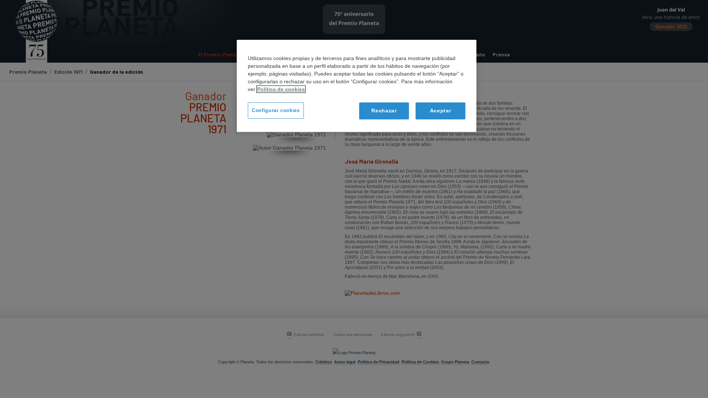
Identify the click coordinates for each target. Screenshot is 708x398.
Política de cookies (281, 89)
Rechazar (384, 111)
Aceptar (440, 111)
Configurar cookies (276, 110)
